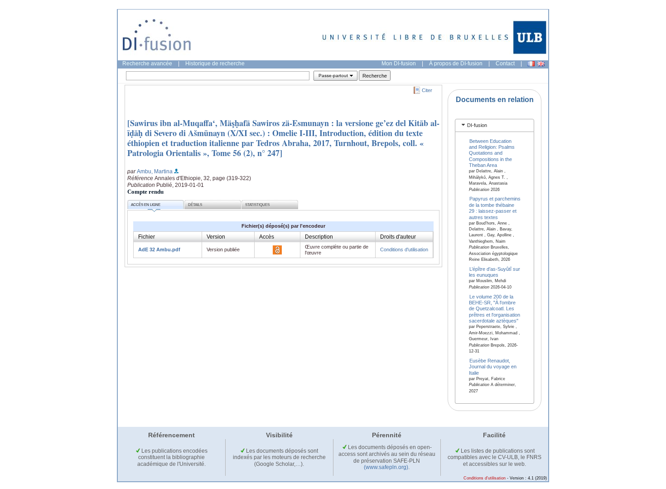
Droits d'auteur (398, 237)
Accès (266, 237)
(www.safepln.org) (386, 467)
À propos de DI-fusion (456, 63)
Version (216, 237)
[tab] (494, 125)
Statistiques (257, 205)
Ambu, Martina (155, 171)
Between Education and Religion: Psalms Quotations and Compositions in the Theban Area (492, 153)
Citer (427, 90)
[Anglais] (541, 63)
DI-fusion (477, 125)
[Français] (531, 63)
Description (319, 237)
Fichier (146, 237)
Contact (505, 63)
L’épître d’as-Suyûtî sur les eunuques (495, 272)
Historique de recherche (215, 63)
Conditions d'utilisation (404, 249)
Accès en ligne (145, 205)
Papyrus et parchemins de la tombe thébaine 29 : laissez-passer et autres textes (495, 208)
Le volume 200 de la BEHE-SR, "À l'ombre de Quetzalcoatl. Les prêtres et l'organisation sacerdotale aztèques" (494, 308)
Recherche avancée (147, 63)
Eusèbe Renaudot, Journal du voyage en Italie (492, 366)
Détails (195, 205)
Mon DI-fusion (398, 63)
